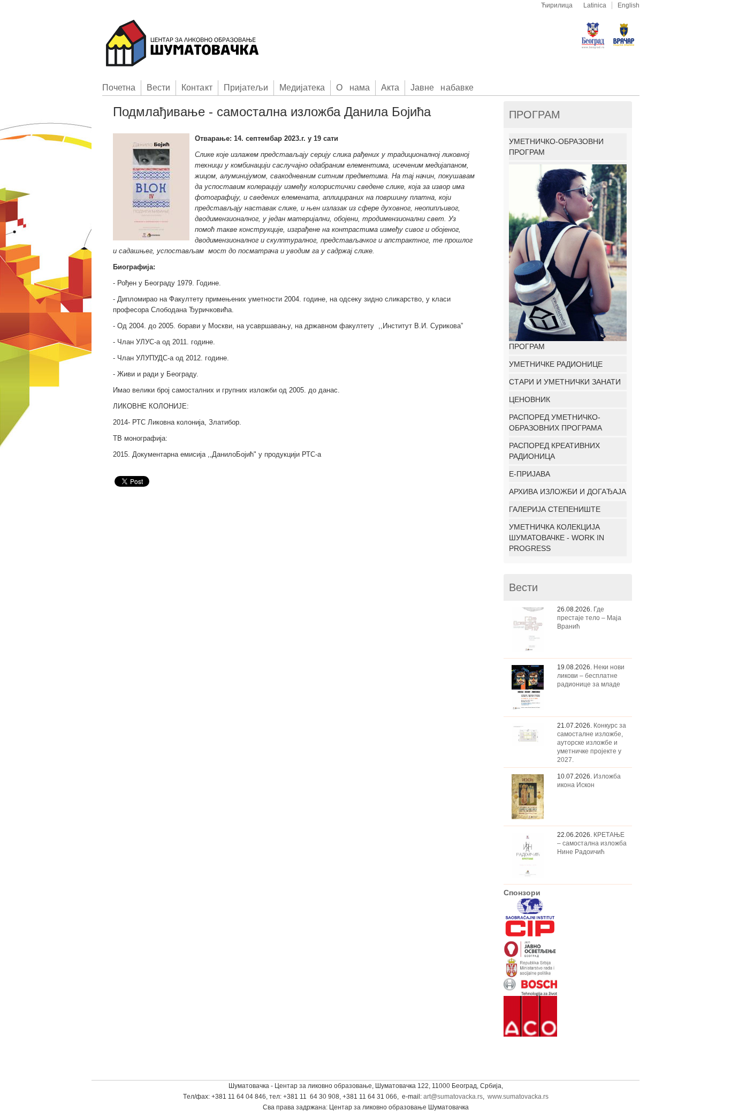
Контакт (196, 87)
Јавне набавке (442, 87)
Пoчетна (118, 87)
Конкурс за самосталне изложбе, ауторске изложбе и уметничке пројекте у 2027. (591, 743)
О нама (353, 87)
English (628, 5)
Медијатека (302, 87)
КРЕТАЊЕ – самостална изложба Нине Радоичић (592, 843)
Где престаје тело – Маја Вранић (589, 618)
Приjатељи (246, 87)
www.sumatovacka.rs (518, 1096)
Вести (158, 87)
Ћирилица (557, 5)
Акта (390, 87)
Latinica (594, 5)
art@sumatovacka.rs (453, 1096)
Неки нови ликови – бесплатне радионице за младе (591, 675)
